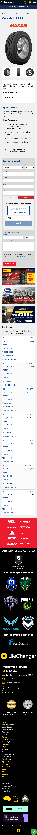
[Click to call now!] (25, 2)
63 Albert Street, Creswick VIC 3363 (19, 675)
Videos (5, 777)
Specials (5, 762)
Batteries (5, 749)
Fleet (4, 769)
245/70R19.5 (30, 466)
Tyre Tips (5, 734)
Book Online (7, 767)
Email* (5, 184)
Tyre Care (5, 732)
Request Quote (10, 264)
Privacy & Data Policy (13, 826)
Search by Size (7, 727)
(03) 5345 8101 (12, 679)
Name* (5, 171)
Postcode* (6, 190)
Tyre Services (6, 757)
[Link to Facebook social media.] (18, 830)
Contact (5, 764)
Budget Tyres (6, 789)
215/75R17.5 (30, 415)
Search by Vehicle (8, 725)
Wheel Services (7, 759)
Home (5, 14)
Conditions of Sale (25, 826)
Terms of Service (25, 256)
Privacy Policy (12, 256)
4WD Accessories (8, 747)
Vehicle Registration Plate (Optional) (11, 234)
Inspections (5, 752)
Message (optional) (9, 241)
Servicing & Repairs (8, 754)
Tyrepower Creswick (20, 7)
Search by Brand (7, 730)
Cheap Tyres (6, 791)
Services (5, 744)
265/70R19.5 (30, 491)
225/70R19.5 (30, 440)
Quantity (27, 165)
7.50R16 (31, 338)
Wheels (5, 737)
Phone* (5, 178)
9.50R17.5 (31, 389)
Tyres (4, 722)
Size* (5, 165)
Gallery (5, 774)
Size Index (5, 784)
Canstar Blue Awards (9, 786)
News (4, 772)
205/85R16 (30, 363)
